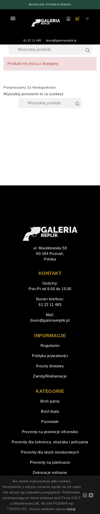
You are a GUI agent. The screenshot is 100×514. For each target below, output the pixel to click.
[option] (50, 4)
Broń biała (50, 411)
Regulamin (50, 346)
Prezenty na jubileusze (50, 462)
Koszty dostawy (50, 366)
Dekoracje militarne (50, 473)
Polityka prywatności (50, 356)
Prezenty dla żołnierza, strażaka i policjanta (50, 442)
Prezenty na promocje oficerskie (50, 432)
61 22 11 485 (32, 40)
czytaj (70, 509)
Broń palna (50, 401)
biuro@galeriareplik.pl (61, 40)
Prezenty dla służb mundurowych (50, 452)
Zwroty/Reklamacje (50, 376)
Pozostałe (50, 422)
